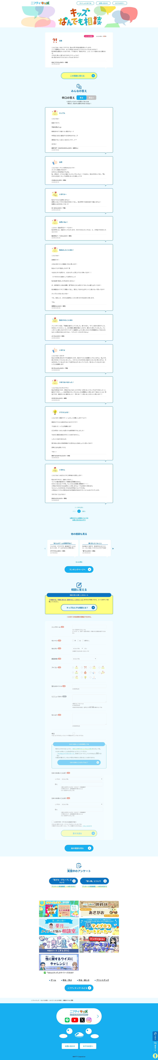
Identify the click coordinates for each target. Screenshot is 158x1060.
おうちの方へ (119, 3)
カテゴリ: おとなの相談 (55, 1000)
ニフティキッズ (35, 1000)
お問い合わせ (103, 3)
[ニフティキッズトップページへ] (40, 3)
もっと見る (79, 562)
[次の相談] (113, 549)
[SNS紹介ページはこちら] (79, 1016)
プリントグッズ (102, 980)
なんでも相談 (44, 1000)
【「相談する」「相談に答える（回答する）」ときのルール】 (66, 600)
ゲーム (53, 980)
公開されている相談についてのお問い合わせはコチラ (79, 519)
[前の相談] (44, 549)
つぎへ (83, 511)
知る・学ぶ (67, 980)
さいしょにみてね (85, 3)
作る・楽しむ (84, 980)
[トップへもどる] (155, 1055)
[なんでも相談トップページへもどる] (79, 16)
